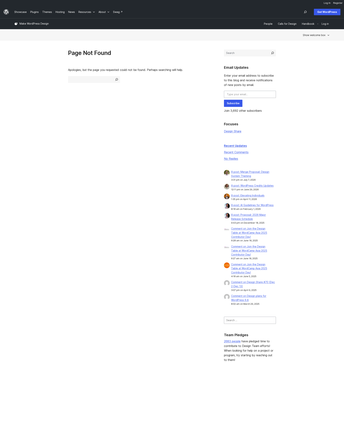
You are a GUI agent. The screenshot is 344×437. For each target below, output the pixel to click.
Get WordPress (327, 11)
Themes (83, 391)
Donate (212, 397)
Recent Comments (236, 152)
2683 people (232, 341)
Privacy (18, 402)
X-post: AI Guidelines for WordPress (252, 205)
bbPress (275, 397)
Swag (210, 402)
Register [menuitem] (338, 2)
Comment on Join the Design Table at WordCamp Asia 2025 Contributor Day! (249, 232)
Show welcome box (314, 35)
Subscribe (233, 103)
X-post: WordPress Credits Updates (252, 185)
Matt (273, 391)
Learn (145, 385)
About (18, 385)
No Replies (231, 158)
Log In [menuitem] (327, 2)
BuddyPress (278, 402)
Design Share (232, 131)
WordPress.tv (151, 402)
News (17, 391)
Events (210, 391)
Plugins (82, 397)
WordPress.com (280, 385)
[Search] (272, 53)
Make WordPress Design (34, 23)
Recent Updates (235, 146)
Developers (149, 397)
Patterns (83, 402)
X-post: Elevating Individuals (247, 195)
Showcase (84, 385)
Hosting (18, 397)
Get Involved (213, 385)
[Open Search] (305, 12)
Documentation (151, 391)
